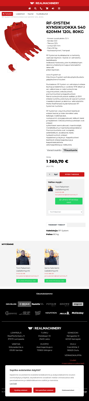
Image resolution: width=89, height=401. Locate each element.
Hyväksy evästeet (20, 390)
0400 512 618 (59, 192)
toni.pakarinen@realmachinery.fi (66, 194)
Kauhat (31, 14)
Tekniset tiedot (56, 225)
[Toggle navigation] (59, 8)
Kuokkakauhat (42, 14)
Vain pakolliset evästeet (44, 390)
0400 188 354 (49, 273)
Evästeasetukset (68, 390)
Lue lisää (13, 383)
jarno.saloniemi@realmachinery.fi (55, 276)
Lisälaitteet (20, 14)
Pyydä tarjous (72, 174)
